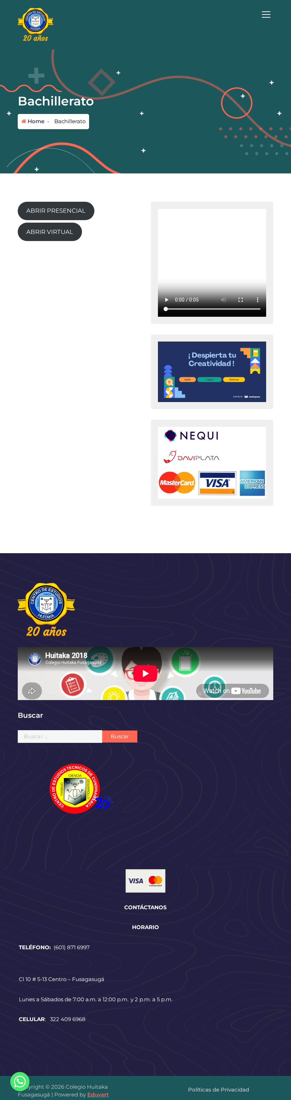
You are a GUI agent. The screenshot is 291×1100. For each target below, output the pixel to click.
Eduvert (98, 1094)
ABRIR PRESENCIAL (56, 210)
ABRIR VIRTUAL (49, 231)
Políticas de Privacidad (218, 1089)
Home (35, 121)
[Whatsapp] (19, 1081)
